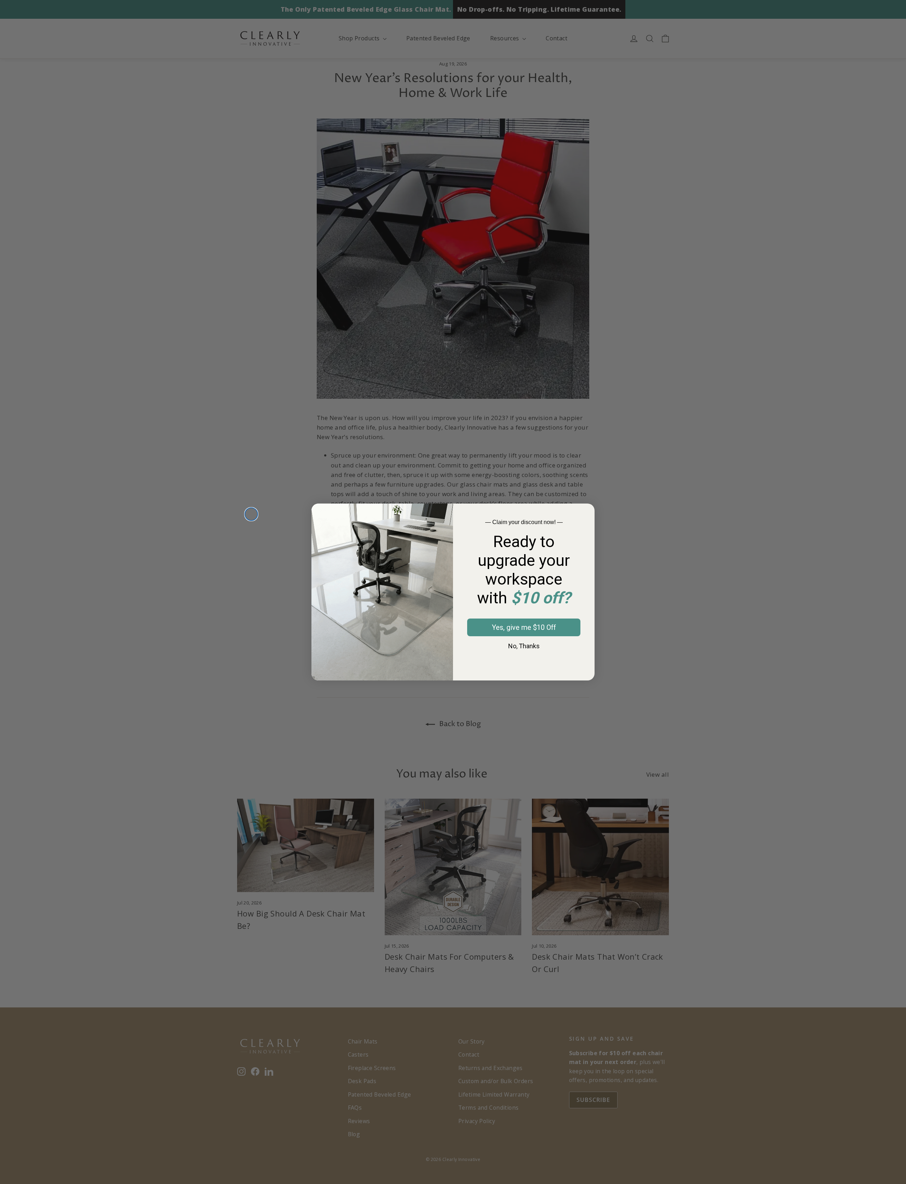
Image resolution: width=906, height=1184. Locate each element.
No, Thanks (524, 646)
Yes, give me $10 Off (524, 627)
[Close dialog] (251, 514)
